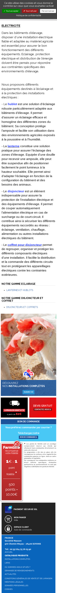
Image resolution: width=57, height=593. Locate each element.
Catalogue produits (16, 555)
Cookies (9, 589)
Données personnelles (16, 585)
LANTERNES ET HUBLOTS (19, 290)
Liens (7, 563)
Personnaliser (48, 11)
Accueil (9, 552)
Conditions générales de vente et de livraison (28, 578)
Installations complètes (17, 559)
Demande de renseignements (19, 570)
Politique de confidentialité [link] (28, 15)
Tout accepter (12, 11)
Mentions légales (14, 582)
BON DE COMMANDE (28, 437)
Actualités (10, 574)
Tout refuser (31, 11)
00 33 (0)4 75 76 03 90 (20, 549)
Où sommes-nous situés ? (17, 567)
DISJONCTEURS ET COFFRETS (22, 307)
